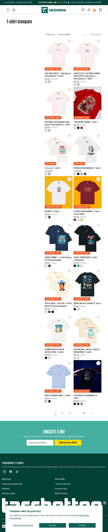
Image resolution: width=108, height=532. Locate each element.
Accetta (52, 525)
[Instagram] (4, 471)
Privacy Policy (61, 489)
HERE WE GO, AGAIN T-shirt (87, 303)
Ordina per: (50, 34)
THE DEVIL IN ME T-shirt (86, 122)
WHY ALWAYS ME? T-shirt (58, 395)
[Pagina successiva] (91, 413)
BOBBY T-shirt (52, 211)
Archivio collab (8, 493)
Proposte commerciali (12, 484)
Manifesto (6, 479)
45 (84, 413)
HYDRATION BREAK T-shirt (87, 168)
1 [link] (55, 413)
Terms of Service (62, 484)
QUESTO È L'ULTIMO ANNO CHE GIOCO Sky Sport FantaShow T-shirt (87, 76)
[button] (8, 10)
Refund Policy (61, 493)
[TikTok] (17, 471)
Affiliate (6, 489)
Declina (82, 525)
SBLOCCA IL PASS (68, 443)
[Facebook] (10, 471)
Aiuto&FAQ (60, 479)
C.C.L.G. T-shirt (52, 168)
